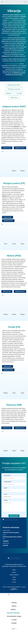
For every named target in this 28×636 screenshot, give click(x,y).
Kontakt (14, 623)
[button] (1, 170)
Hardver (13, 609)
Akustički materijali (13, 613)
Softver (14, 606)
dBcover (10, 20)
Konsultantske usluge (14, 616)
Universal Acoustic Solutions (12, 63)
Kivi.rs (16, 589)
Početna (14, 602)
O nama (14, 619)
